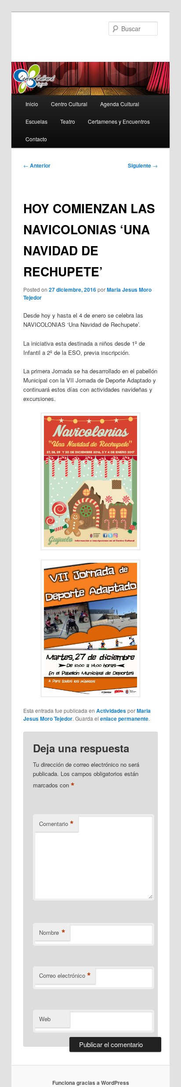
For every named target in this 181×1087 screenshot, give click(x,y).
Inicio (31, 103)
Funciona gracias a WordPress (90, 1083)
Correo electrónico (65, 976)
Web (45, 1019)
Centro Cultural (69, 103)
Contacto (36, 139)
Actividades (111, 711)
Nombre (52, 933)
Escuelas (36, 121)
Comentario (56, 824)
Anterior (37, 165)
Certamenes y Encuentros (119, 121)
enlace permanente (124, 718)
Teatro (67, 121)
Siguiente (143, 165)
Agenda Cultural (119, 103)
